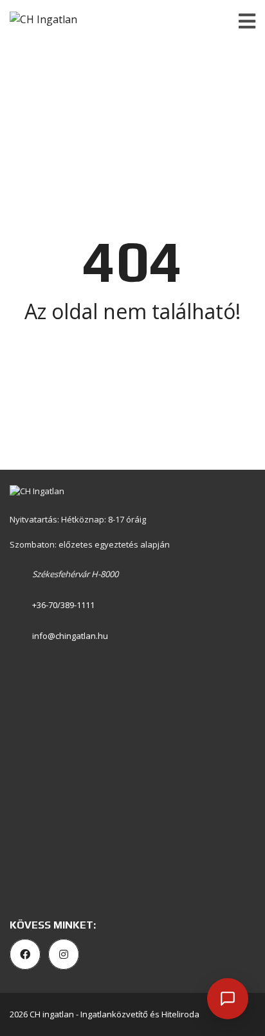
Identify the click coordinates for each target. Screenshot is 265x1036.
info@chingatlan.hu (70, 636)
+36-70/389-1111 (63, 605)
